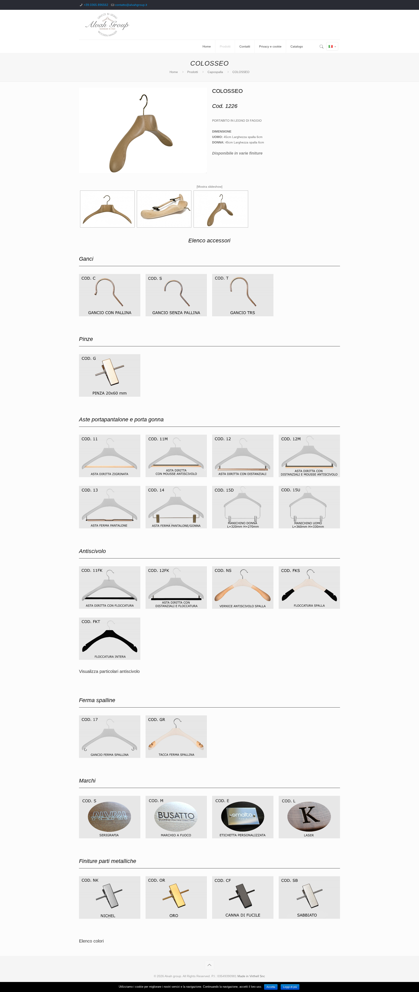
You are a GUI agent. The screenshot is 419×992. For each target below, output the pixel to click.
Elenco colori (91, 941)
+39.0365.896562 (96, 5)
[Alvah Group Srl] (108, 25)
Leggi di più (290, 987)
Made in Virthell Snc (251, 976)
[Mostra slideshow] (209, 186)
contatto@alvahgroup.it (131, 5)
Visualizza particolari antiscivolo (109, 671)
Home (174, 72)
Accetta (270, 987)
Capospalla (215, 72)
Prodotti (192, 72)
